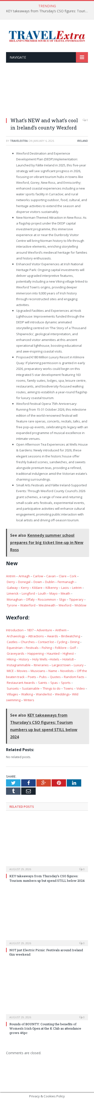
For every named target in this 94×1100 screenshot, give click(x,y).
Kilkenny (52, 587)
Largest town (61, 665)
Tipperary (76, 599)
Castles (12, 642)
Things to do (51, 688)
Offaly (30, 599)
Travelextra (19, 141)
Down (38, 582)
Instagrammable (19, 665)
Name (52, 671)
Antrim (10, 576)
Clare (62, 576)
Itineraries (41, 665)
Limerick (13, 593)
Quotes (55, 677)
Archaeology (16, 636)
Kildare (37, 587)
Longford (28, 593)
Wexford (65, 605)
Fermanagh (66, 582)
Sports (66, 682)
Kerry (25, 587)
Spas (54, 682)
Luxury (79, 665)
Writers (29, 700)
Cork (73, 576)
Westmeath (47, 605)
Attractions (36, 636)
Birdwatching (70, 636)
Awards (52, 636)
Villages (12, 694)
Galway (12, 587)
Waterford (27, 605)
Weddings (62, 694)
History (24, 659)
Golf (73, 647)
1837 (30, 630)
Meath (65, 593)
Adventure (44, 630)
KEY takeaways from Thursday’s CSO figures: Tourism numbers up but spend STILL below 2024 (48, 11)
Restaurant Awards (21, 682)
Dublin (49, 582)
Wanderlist (44, 694)
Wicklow (80, 605)
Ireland (82, 141)
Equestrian (15, 647)
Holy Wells (39, 659)
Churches (28, 642)
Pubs (43, 677)
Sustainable (31, 688)
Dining (74, 642)
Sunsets (13, 688)
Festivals (32, 647)
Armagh (24, 576)
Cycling (62, 642)
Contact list (46, 642)
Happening (35, 653)
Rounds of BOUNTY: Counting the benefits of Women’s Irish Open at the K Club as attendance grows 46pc (45, 1028)
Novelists (67, 671)
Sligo (62, 599)
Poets (32, 677)
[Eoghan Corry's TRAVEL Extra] (47, 36)
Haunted (53, 653)
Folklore (61, 647)
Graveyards (15, 653)
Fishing (47, 647)
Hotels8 (68, 659)
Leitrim (77, 587)
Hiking (11, 659)
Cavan (51, 576)
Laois (65, 587)
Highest (68, 653)
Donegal (24, 582)
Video (80, 688)
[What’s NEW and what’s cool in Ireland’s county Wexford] (47, 93)
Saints (42, 682)
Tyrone (12, 605)
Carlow (38, 576)
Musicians (38, 671)
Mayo (53, 593)
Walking (27, 694)
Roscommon (47, 599)
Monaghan (15, 599)
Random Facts (74, 677)
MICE (10, 671)
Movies (22, 671)
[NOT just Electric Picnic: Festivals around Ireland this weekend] (47, 918)
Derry (11, 582)
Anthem (61, 630)
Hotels (54, 659)
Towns (68, 688)
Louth (42, 593)
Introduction (15, 630)
